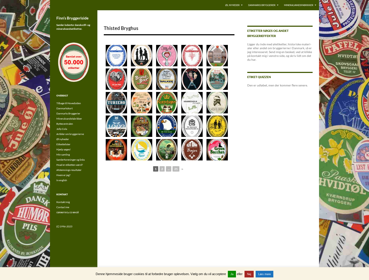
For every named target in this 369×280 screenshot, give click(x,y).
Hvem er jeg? (63, 175)
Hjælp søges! (63, 149)
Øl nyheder (232, 5)
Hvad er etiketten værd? (69, 164)
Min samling (63, 154)
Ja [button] (231, 274)
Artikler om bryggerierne (70, 134)
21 (176, 169)
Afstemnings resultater (69, 170)
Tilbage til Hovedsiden (68, 103)
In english (61, 180)
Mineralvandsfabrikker (298, 5)
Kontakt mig (63, 202)
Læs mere (264, 274)
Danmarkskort (64, 108)
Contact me (62, 207)
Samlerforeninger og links (70, 159)
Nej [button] (249, 274)
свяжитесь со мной (67, 212)
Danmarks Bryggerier (261, 5)
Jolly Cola (61, 128)
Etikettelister (63, 144)
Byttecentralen (64, 123)
